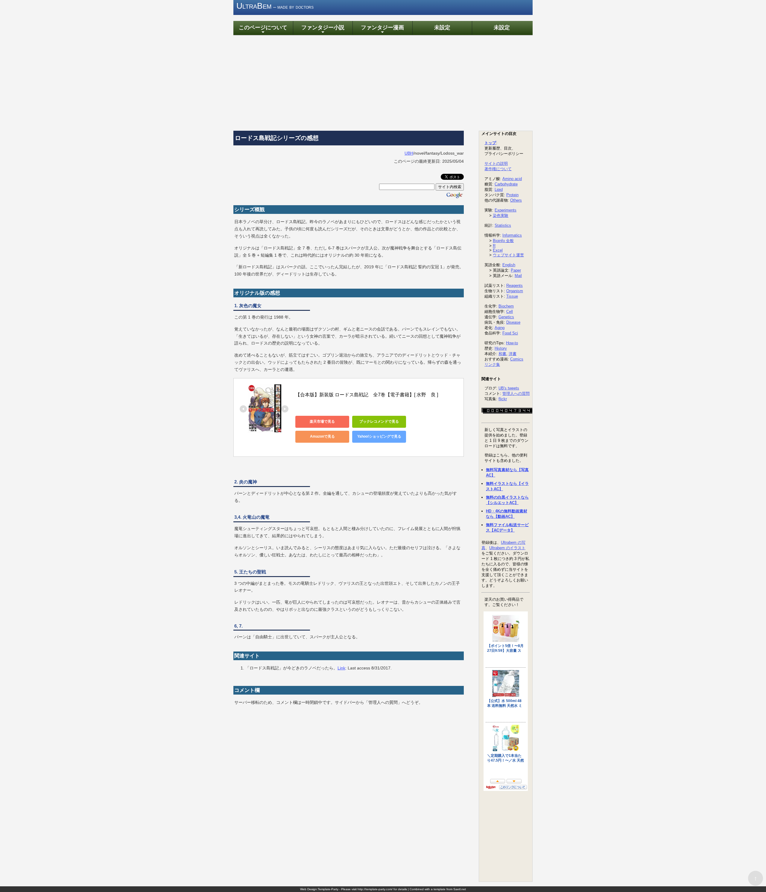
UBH (409, 153)
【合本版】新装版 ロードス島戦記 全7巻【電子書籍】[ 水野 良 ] (366, 394)
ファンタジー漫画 (382, 29)
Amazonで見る (322, 436)
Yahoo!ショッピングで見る (379, 436)
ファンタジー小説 (322, 29)
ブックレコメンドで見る (379, 421)
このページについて (263, 29)
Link (341, 668)
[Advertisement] (383, 83)
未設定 (442, 27)
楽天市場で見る (322, 421)
